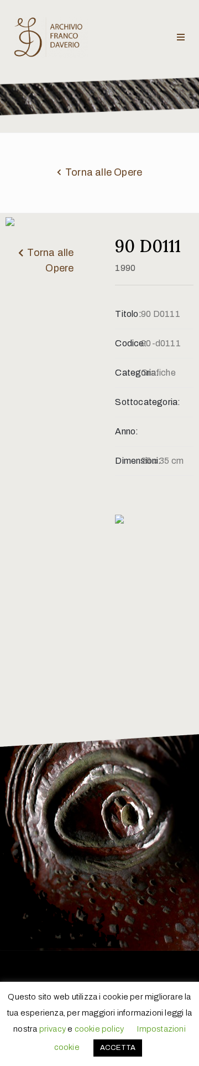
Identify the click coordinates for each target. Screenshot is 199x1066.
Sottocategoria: (128, 402)
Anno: (126, 431)
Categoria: (128, 372)
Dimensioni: (128, 460)
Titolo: (128, 314)
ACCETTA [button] (117, 1048)
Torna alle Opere (103, 172)
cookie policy (99, 1028)
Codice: (128, 343)
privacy (52, 1028)
